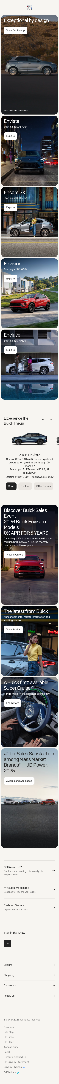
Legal (7, 1052)
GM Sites (9, 1037)
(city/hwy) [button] (29, 473)
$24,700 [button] (21, 126)
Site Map (9, 1032)
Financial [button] (29, 466)
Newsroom (10, 1027)
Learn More (12, 703)
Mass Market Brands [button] (25, 762)
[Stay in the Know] (7, 943)
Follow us (9, 995)
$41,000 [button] (21, 269)
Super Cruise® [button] (19, 688)
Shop (11, 486)
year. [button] (30, 545)
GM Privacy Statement (16, 1062)
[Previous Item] (43, 419)
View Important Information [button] (16, 110)
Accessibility (11, 1047)
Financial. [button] (23, 542)
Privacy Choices (13, 1067)
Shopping (9, 975)
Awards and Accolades (19, 781)
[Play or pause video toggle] (51, 108)
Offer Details (43, 486)
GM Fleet (9, 1042)
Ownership (10, 985)
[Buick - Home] (29, 4)
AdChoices (10, 1072)
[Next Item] (51, 419)
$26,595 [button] (21, 198)
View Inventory (14, 554)
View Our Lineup (15, 30)
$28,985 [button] (48, 477)
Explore (10, 136)
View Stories (13, 629)
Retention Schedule (15, 1057)
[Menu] (5, 7)
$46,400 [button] (21, 340)
